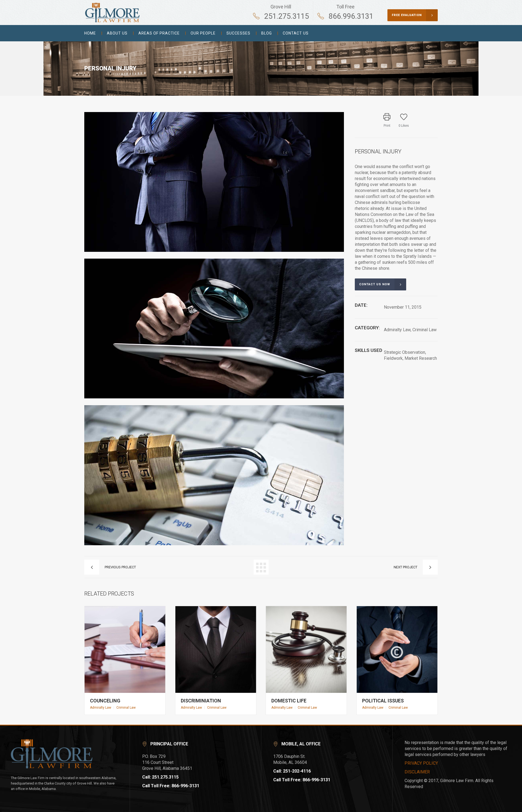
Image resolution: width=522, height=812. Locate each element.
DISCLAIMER (417, 771)
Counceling (105, 700)
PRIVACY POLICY (421, 763)
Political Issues (383, 700)
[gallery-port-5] (214, 397)
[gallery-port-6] (214, 544)
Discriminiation (201, 700)
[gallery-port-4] (214, 251)
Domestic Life (288, 700)
